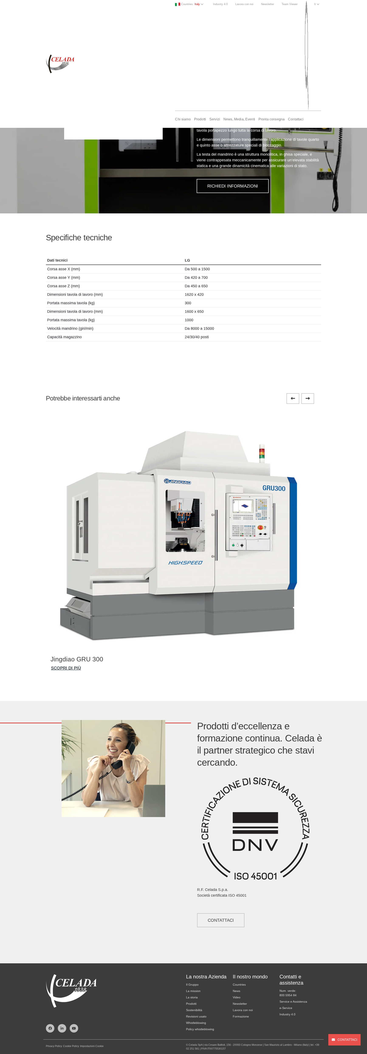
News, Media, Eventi (239, 119)
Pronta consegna (271, 119)
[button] (293, 398)
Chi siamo (183, 119)
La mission (193, 991)
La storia (192, 997)
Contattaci (296, 119)
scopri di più (66, 668)
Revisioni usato (196, 1016)
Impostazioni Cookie (92, 1046)
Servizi (214, 119)
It (315, 4)
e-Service (285, 1008)
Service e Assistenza (293, 1001)
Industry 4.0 (220, 4)
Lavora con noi (244, 4)
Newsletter (267, 4)
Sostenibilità (194, 1010)
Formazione (241, 1016)
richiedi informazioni (232, 186)
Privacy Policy (54, 1046)
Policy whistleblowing (200, 1029)
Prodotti (200, 119)
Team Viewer (290, 4)
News (236, 991)
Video (236, 997)
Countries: (190, 4)
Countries (239, 984)
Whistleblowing (196, 1022)
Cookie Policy (71, 1046)
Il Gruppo (192, 984)
